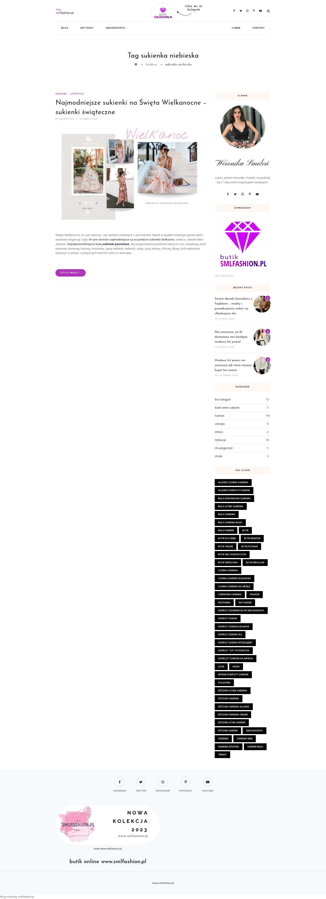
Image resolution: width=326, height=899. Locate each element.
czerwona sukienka (229, 594)
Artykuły (87, 28)
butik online (225, 546)
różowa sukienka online (233, 714)
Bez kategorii (223, 399)
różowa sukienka (228, 698)
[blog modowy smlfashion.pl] (90, 11)
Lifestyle (77, 93)
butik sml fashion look (232, 554)
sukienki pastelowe (116, 244)
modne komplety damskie (233, 674)
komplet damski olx (230, 634)
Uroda (218, 456)
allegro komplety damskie (234, 490)
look (221, 666)
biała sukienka (226, 514)
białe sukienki (226, 530)
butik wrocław (255, 562)
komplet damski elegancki (233, 626)
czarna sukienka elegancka (234, 578)
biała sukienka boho (230, 522)
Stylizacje (220, 440)
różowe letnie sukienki (231, 722)
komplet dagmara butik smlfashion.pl (241, 610)
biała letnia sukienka (230, 506)
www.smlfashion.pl (111, 848)
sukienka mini (244, 738)
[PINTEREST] (185, 779)
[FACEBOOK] (119, 779)
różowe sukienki (228, 730)
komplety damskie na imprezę (235, 658)
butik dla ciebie (227, 538)
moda (236, 666)
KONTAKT (259, 28)
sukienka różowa (228, 746)
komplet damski (227, 618)
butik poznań (249, 546)
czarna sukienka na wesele (234, 586)
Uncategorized (223, 448)
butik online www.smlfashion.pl (107, 862)
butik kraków (252, 538)
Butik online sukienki (227, 407)
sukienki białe (255, 746)
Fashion (61, 93)
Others (219, 432)
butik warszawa (228, 562)
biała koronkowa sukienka (234, 498)
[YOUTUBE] (207, 779)
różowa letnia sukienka (232, 690)
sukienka (223, 738)
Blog (64, 28)
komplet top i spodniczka (233, 650)
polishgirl (224, 682)
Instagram (245, 602)
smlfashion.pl (115, 28)
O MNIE (236, 28)
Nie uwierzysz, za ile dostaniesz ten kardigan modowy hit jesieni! (231, 337)
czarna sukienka (228, 570)
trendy (222, 754)
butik (245, 530)
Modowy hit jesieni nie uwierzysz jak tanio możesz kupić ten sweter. (233, 365)
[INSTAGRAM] (163, 779)
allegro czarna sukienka (233, 482)
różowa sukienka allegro (233, 706)
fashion (254, 594)
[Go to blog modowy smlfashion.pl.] (135, 64)
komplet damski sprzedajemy (235, 642)
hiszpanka (224, 602)
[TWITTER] (141, 779)
